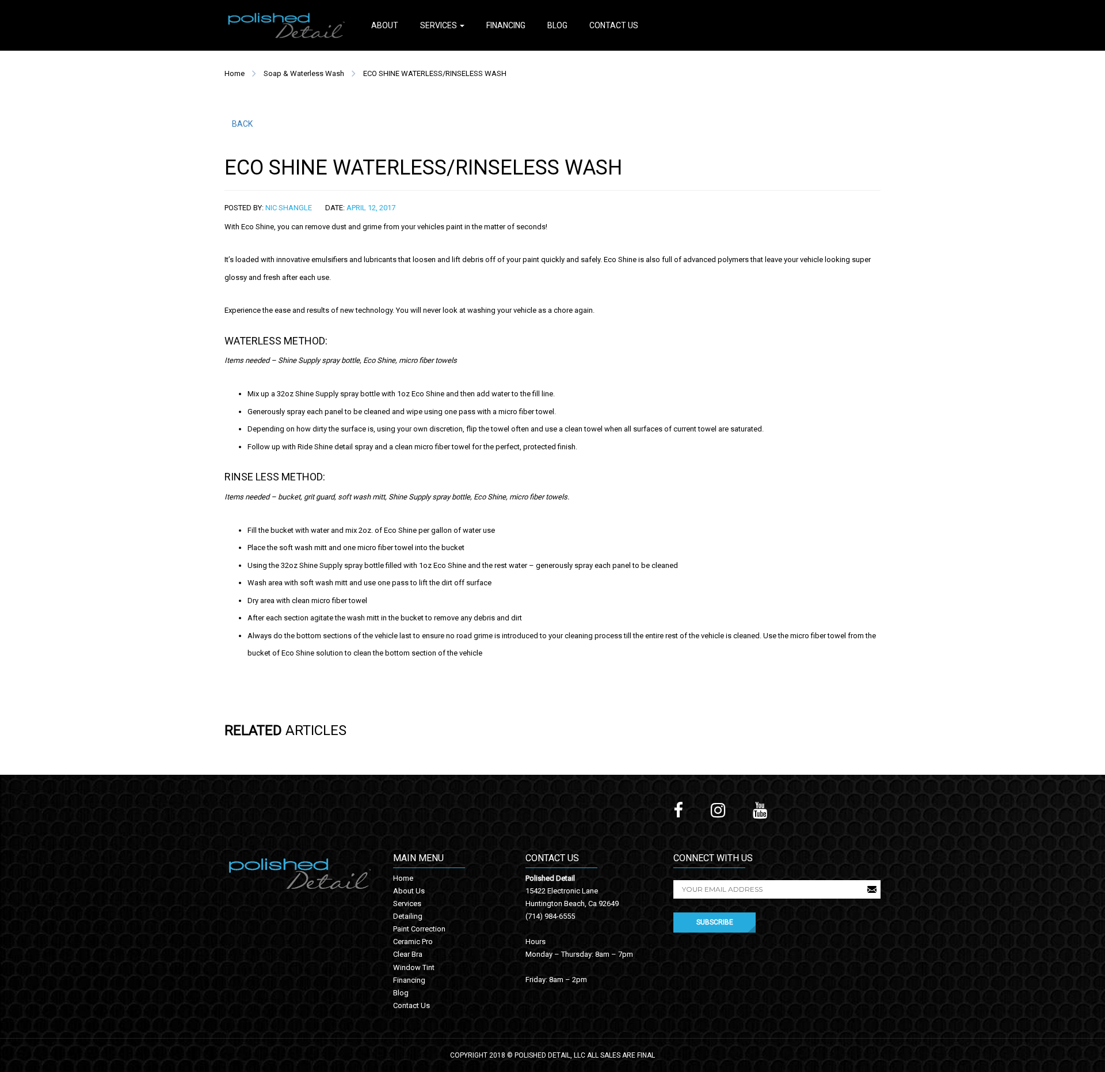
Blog (557, 25)
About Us (409, 891)
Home (234, 73)
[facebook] (678, 810)
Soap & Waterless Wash (304, 73)
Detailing (407, 916)
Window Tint (414, 967)
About (384, 25)
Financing (505, 25)
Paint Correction (419, 929)
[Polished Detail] (286, 24)
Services (439, 25)
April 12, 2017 (370, 207)
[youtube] (760, 810)
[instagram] (718, 810)
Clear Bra (407, 954)
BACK (242, 123)
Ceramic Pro (413, 941)
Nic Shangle (288, 207)
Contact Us (613, 25)
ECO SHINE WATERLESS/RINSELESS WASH (434, 73)
